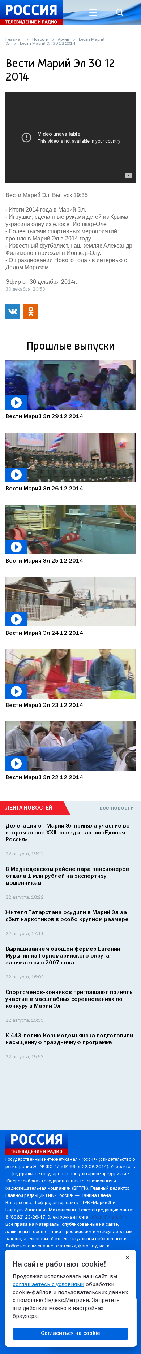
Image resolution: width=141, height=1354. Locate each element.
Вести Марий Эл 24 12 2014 (44, 633)
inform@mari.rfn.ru (110, 1217)
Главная (14, 40)
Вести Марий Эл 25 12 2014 (44, 561)
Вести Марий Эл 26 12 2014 (44, 488)
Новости (40, 40)
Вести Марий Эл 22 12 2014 (44, 777)
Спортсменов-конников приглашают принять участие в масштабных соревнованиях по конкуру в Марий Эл (69, 999)
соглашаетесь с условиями (48, 1284)
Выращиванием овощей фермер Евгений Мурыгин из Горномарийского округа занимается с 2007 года (62, 956)
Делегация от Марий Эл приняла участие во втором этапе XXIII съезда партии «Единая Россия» (67, 833)
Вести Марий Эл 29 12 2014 (44, 416)
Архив (63, 40)
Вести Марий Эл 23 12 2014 (44, 705)
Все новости (116, 808)
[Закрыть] (127, 1257)
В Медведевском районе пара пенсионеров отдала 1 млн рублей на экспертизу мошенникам (67, 876)
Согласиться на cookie (70, 1333)
